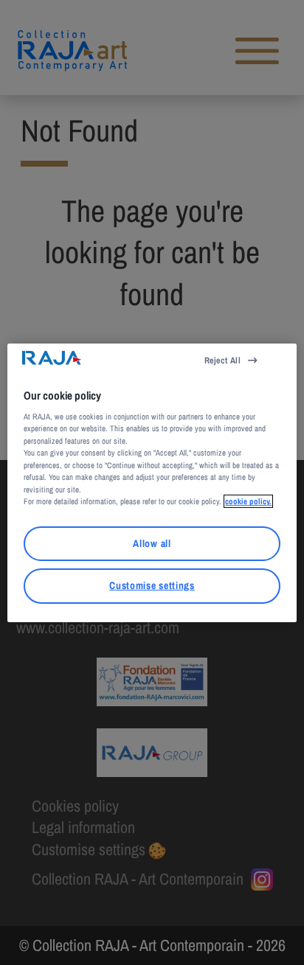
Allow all (151, 543)
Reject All (222, 360)
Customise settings (151, 585)
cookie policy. (248, 501)
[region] (151, 482)
